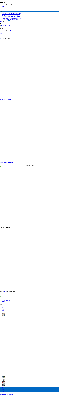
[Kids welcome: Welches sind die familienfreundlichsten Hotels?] (3, 315)
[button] (6, 394)
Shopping (3, 6)
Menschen (3, 7)
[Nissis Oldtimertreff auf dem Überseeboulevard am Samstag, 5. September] (3, 383)
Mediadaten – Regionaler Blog (6, 300)
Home (2, 5)
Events (3, 310)
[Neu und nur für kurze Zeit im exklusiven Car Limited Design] (3, 380)
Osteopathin (5, 291)
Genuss (3, 389)
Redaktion (3, 301)
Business (3, 8)
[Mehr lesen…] (12, 30)
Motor (2, 9)
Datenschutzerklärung (4, 302)
